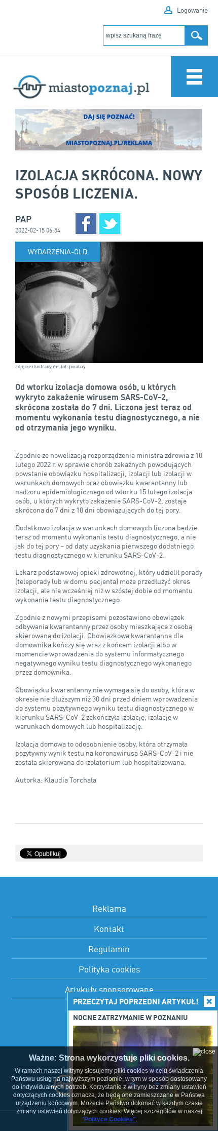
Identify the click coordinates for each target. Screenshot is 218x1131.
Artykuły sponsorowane (109, 989)
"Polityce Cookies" (108, 1119)
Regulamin (109, 949)
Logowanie (192, 10)
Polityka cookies (109, 969)
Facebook (86, 223)
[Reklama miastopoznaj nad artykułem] (109, 130)
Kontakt (109, 928)
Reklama (109, 908)
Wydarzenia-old (57, 251)
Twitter (109, 223)
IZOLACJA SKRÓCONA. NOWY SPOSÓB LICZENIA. (108, 184)
